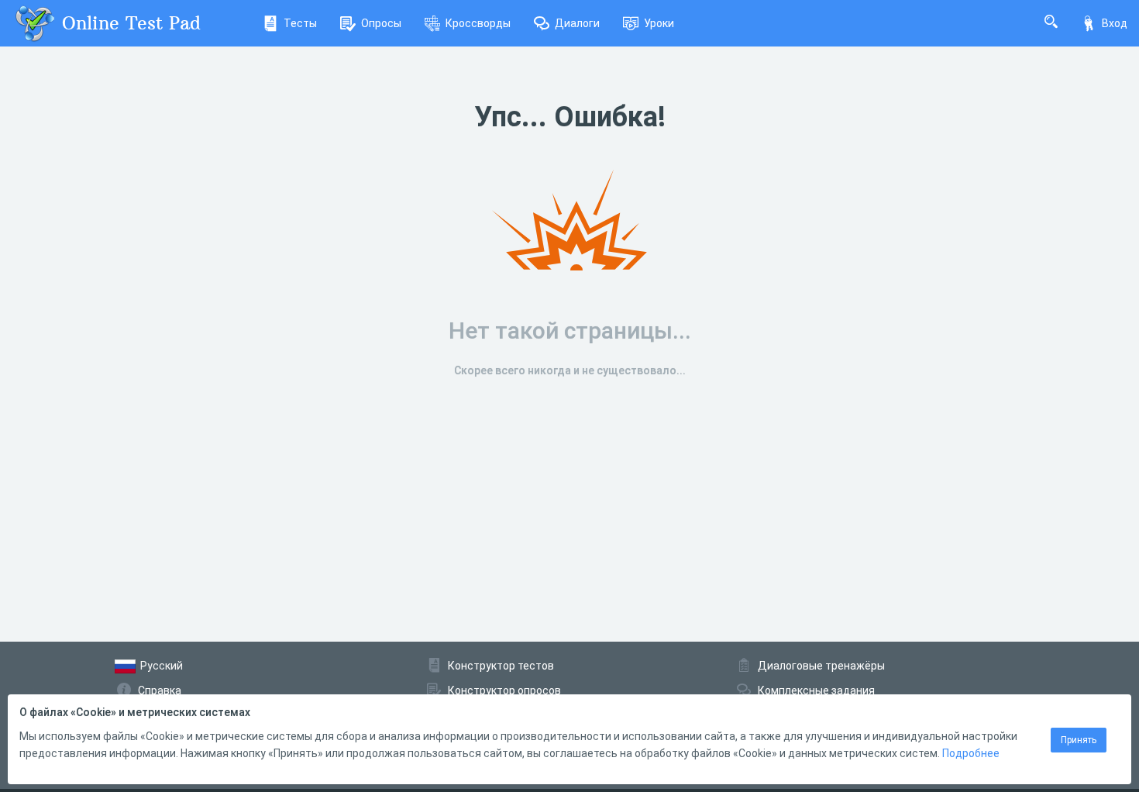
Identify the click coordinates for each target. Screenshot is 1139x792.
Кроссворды (478, 23)
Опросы (381, 23)
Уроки (659, 23)
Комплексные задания (816, 690)
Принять (1078, 740)
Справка (159, 690)
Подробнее (971, 753)
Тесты (300, 23)
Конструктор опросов (504, 690)
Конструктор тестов (501, 665)
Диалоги (577, 23)
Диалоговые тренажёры (821, 665)
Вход (1114, 23)
